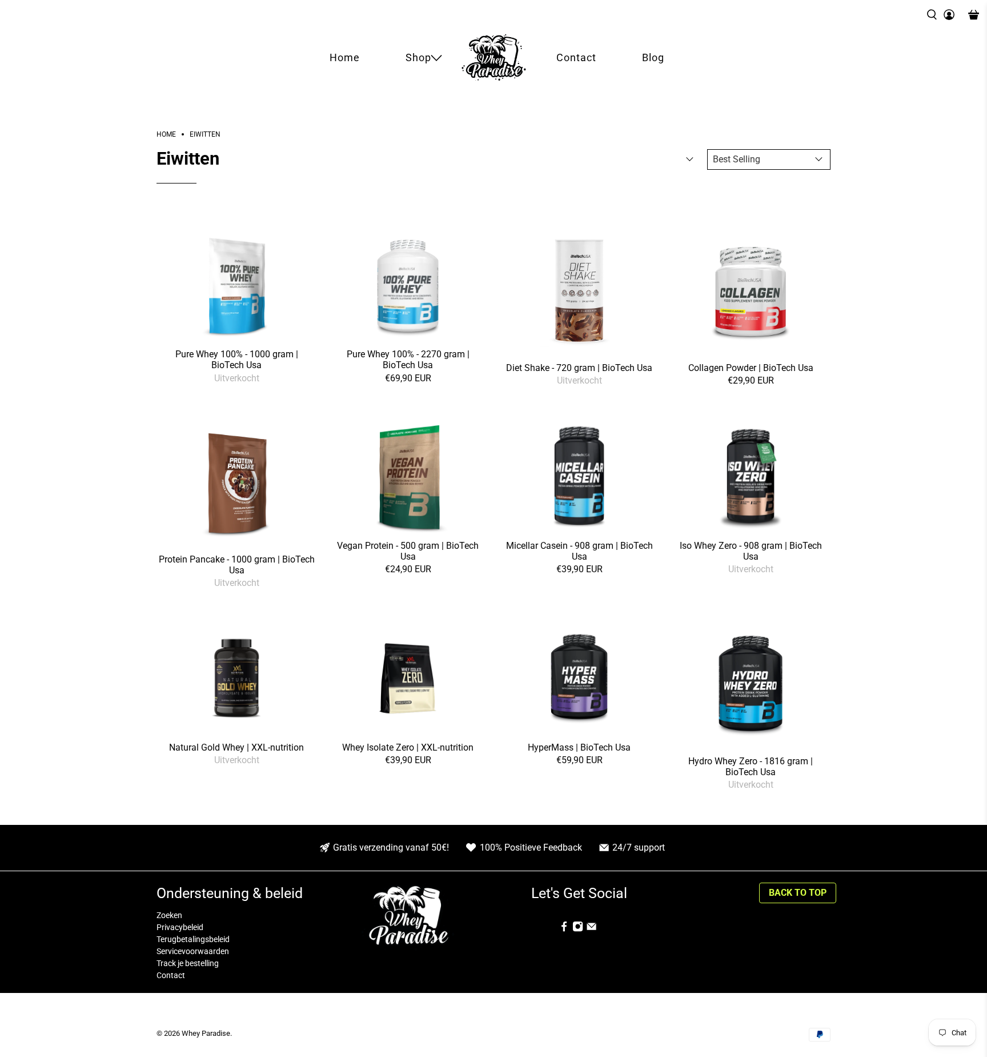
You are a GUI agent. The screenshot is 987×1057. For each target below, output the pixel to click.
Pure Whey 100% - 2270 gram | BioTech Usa (408, 359)
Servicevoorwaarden (193, 951)
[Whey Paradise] (494, 57)
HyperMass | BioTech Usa (579, 747)
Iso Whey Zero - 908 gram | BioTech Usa (751, 551)
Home (345, 57)
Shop (418, 57)
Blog (653, 57)
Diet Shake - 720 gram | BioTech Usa (579, 367)
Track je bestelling (188, 963)
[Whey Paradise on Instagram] (577, 929)
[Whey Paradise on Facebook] (564, 929)
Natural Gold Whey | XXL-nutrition (236, 747)
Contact (576, 57)
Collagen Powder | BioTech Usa (750, 367)
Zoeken (169, 915)
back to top (797, 892)
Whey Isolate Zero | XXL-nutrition (408, 747)
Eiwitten (205, 134)
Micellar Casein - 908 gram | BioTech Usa (579, 551)
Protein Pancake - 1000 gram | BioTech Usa (237, 565)
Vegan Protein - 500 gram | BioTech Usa (408, 551)
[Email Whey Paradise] (591, 929)
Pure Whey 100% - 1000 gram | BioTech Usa (236, 359)
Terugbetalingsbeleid (193, 939)
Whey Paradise (206, 1033)
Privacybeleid (180, 927)
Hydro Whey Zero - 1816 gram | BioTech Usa (750, 766)
